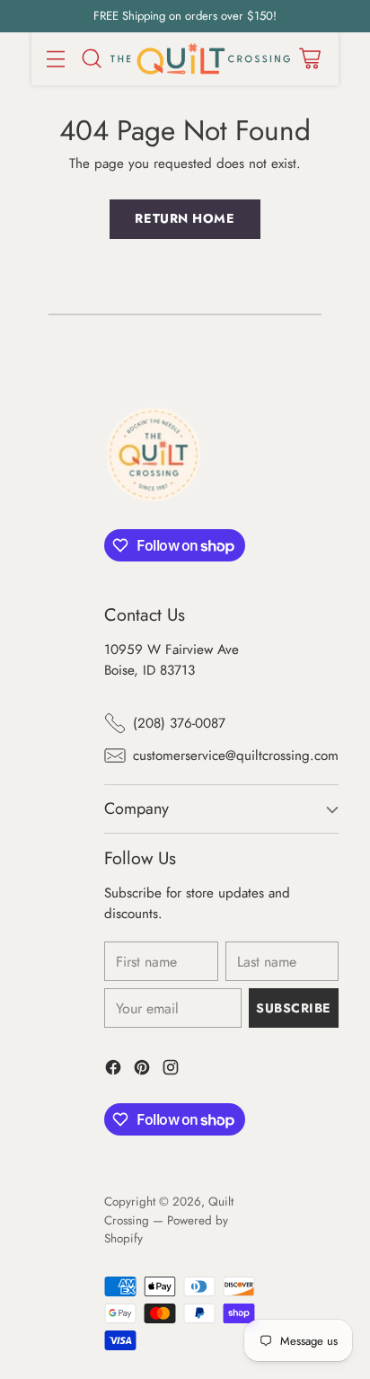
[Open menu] (55, 58)
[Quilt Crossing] (200, 59)
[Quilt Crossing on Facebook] (113, 1070)
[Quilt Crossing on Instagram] (170, 1070)
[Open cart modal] (309, 58)
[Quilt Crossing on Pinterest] (142, 1070)
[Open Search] (91, 58)
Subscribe (293, 1008)
